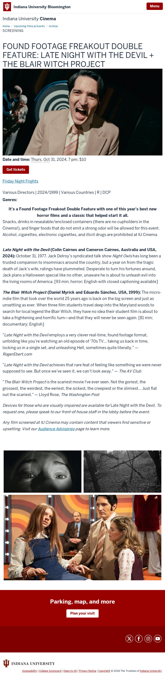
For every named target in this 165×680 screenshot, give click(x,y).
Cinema (29, 18)
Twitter (129, 639)
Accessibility (29, 671)
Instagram (148, 639)
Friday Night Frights (20, 181)
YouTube (158, 639)
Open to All (70, 671)
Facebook (139, 639)
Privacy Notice (87, 671)
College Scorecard (50, 671)
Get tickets (15, 169)
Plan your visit (82, 613)
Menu (154, 6)
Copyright (104, 671)
